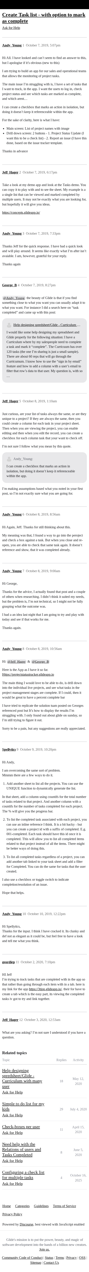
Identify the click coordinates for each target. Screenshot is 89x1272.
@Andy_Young (14, 298)
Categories (22, 1206)
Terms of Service (64, 1206)
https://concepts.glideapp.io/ (21, 212)
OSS (82, 1257)
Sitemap (35, 1262)
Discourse (26, 1224)
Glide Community (14, 4)
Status (49, 1257)
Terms (60, 1257)
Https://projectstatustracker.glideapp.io (28, 674)
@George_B (40, 661)
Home (6, 1206)
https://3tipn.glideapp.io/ (45, 989)
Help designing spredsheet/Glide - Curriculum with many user (48, 325)
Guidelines (41, 1206)
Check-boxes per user (21, 1126)
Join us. (44, 1249)
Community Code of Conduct (22, 1257)
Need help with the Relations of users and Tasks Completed (21, 1149)
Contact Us (51, 1262)
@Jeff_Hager (16, 661)
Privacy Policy (12, 1214)
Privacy (71, 1257)
